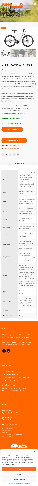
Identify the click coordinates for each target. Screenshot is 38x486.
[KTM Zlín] (12, 5)
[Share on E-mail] (18, 154)
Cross (18, 148)
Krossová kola (11, 145)
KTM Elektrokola (19, 145)
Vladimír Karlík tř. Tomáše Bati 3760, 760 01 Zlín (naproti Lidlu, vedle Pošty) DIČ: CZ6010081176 (17, 376)
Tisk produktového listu (14, 140)
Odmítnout (19, 474)
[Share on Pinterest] (10, 154)
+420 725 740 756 (12, 413)
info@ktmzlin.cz (11, 424)
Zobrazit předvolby (19, 479)
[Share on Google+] (14, 154)
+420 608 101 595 (12, 419)
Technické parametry (19, 163)
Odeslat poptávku (12, 129)
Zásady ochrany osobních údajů (23, 483)
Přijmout (19, 469)
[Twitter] (6, 154)
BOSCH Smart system (10, 148)
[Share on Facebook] (2, 154)
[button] (35, 452)
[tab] (19, 163)
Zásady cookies (11, 483)
